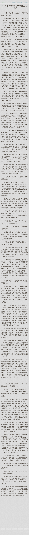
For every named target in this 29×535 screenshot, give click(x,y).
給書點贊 (18, 2)
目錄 (14, 529)
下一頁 (26, 529)
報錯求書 (22, 2)
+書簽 (20, 529)
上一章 (2, 529)
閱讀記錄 (26, 2)
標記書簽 (14, 2)
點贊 (9, 529)
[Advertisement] (14, 512)
